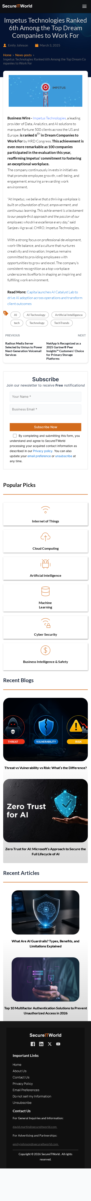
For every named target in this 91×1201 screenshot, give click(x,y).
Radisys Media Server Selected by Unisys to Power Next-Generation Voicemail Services (23, 349)
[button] (84, 6)
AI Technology (36, 315)
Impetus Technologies (49, 118)
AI (15, 315)
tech (17, 323)
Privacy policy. (43, 451)
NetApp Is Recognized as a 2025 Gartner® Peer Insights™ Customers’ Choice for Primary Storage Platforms (65, 351)
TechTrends (61, 323)
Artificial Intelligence (69, 315)
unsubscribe (63, 456)
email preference (39, 456)
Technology (36, 323)
